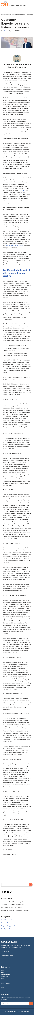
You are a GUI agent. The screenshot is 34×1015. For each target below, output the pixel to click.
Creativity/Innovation (7, 920)
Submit (31, 1003)
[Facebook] (2, 892)
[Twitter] (11, 892)
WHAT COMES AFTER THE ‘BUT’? (11, 907)
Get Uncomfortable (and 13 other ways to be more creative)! (16, 273)
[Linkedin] (1, 962)
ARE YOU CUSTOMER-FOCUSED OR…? (13, 905)
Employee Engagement (8, 926)
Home (3, 14)
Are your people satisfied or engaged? (12, 902)
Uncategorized (5, 929)
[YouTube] (8, 892)
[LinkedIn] (5, 892)
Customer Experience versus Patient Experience (15, 910)
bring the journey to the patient (13, 245)
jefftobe (5, 30)
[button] (30, 3)
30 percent (21, 190)
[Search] (31, 885)
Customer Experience (7, 923)
